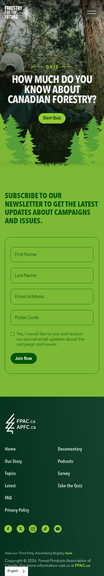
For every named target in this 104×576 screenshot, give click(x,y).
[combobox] (16, 571)
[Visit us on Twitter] (20, 528)
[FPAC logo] (20, 423)
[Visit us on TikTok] (45, 528)
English (12, 571)
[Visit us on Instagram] (33, 528)
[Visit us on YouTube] (57, 528)
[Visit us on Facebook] (8, 528)
